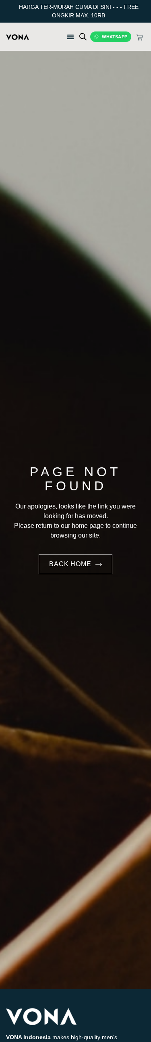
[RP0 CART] (139, 37)
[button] (54, 36)
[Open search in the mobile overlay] (83, 36)
